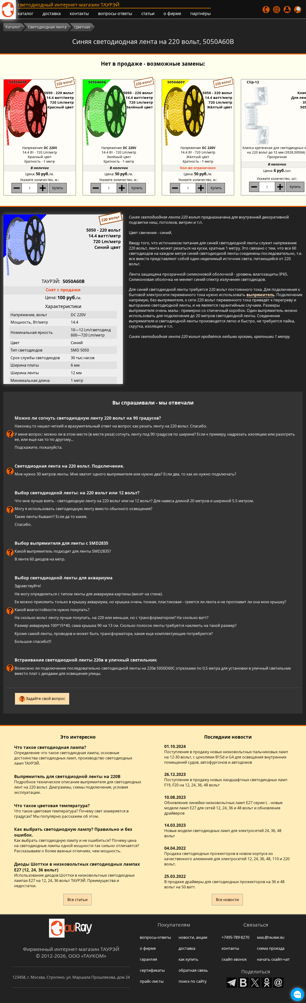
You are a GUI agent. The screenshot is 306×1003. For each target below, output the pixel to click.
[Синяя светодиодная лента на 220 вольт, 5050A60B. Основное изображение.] (63, 245)
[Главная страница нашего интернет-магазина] (8, 9)
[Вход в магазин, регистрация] (287, 9)
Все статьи (77, 899)
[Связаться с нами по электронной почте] (277, 9)
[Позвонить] (266, 9)
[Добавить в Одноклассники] (267, 982)
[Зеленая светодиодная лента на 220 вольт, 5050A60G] (119, 114)
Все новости (227, 899)
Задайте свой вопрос (45, 698)
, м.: (39, 179)
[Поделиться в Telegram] (232, 982)
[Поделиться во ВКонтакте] (243, 982)
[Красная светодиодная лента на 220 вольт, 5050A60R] (40, 114)
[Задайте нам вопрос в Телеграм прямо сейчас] (297, 994)
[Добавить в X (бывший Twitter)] (255, 982)
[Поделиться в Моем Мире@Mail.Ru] (278, 982)
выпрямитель (260, 294)
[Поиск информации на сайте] (298, 9)
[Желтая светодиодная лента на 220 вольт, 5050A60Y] (198, 114)
